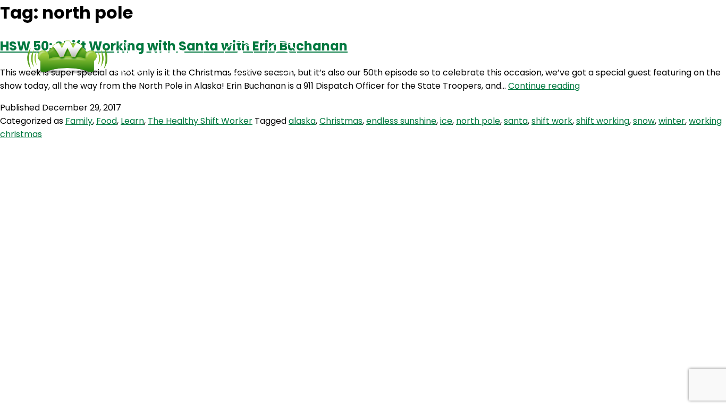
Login (507, 58)
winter (672, 121)
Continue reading (544, 86)
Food (106, 121)
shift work (551, 121)
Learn (132, 121)
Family (78, 121)
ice (446, 121)
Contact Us (440, 58)
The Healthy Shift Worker (200, 121)
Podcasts (364, 58)
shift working (602, 121)
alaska (302, 121)
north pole (478, 121)
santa (516, 121)
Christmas (340, 121)
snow (644, 121)
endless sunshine (401, 121)
